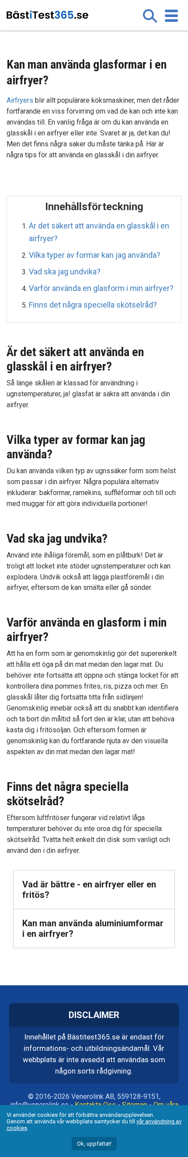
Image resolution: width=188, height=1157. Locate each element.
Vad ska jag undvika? (65, 271)
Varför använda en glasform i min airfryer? (101, 288)
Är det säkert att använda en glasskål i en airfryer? (99, 231)
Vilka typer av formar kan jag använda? (94, 255)
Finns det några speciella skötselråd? (93, 304)
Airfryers (20, 100)
